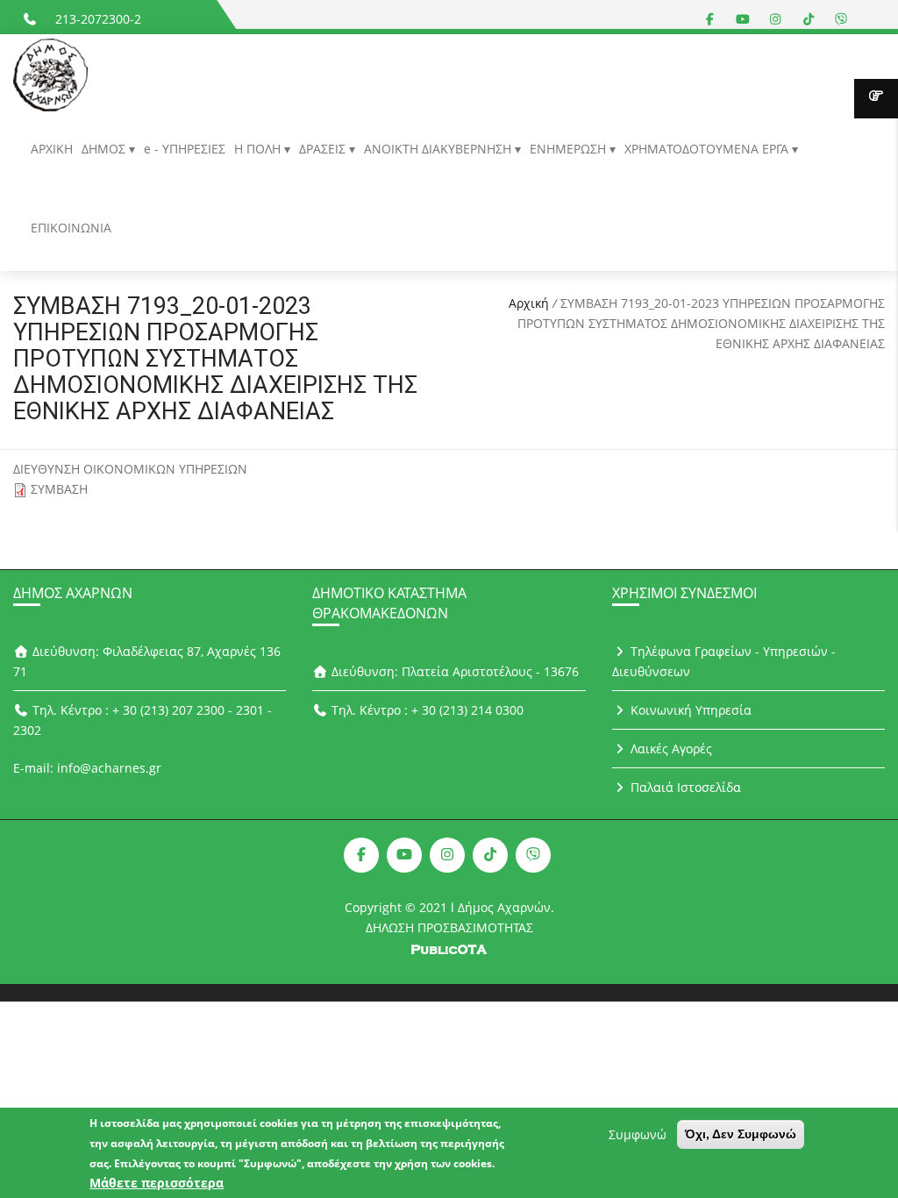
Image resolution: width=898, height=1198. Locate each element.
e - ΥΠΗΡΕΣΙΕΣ (184, 148)
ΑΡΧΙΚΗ (52, 148)
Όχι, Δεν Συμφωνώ (740, 1134)
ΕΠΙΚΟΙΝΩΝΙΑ (71, 227)
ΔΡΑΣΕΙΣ (324, 148)
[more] (876, 98)
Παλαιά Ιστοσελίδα (684, 787)
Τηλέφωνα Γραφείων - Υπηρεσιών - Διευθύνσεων (724, 661)
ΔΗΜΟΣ (105, 148)
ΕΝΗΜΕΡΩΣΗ (569, 148)
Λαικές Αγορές (669, 748)
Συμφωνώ (637, 1134)
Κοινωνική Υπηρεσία (689, 710)
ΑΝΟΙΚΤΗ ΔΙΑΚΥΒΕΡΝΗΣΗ (439, 148)
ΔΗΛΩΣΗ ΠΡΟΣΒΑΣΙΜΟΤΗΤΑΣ (449, 927)
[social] (710, 19)
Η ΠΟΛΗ (259, 148)
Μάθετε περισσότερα (156, 1182)
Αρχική (529, 303)
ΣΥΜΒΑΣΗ (59, 489)
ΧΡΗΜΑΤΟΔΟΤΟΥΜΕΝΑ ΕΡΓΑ (708, 148)
